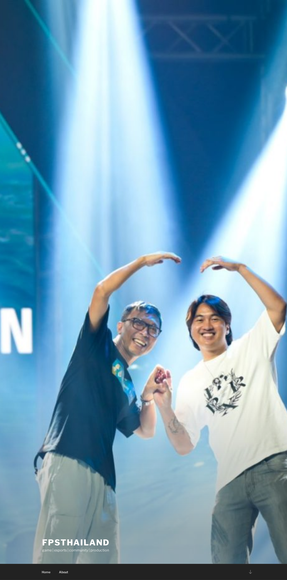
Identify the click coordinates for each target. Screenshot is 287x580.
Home (46, 572)
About (63, 572)
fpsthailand (76, 542)
